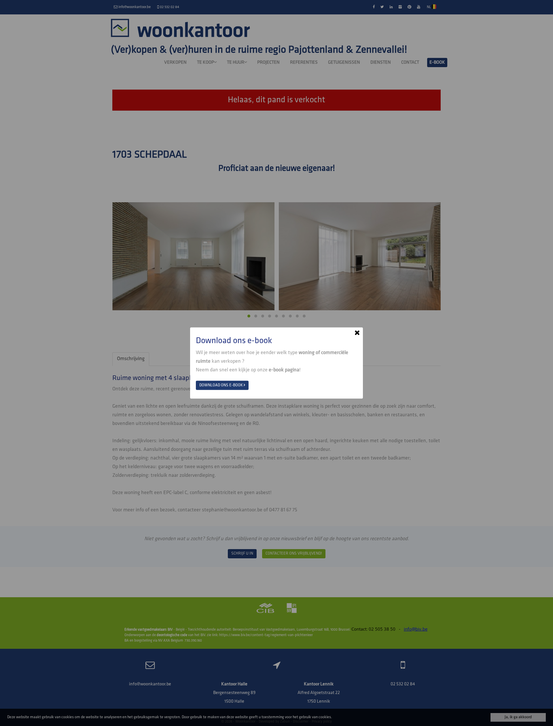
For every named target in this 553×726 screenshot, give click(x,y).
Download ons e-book (221, 385)
